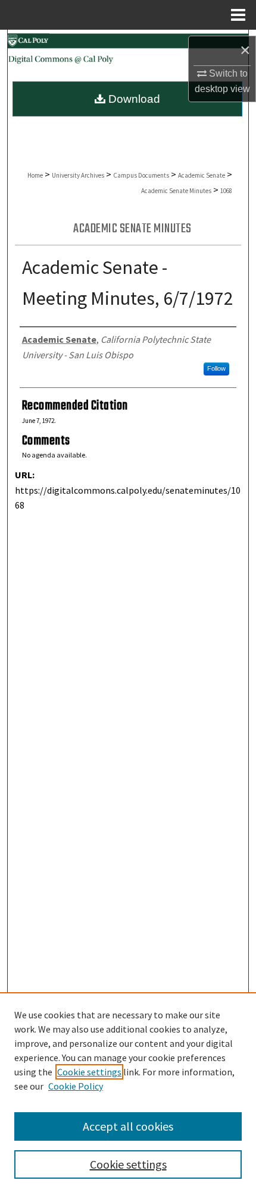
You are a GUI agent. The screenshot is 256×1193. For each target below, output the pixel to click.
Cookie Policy (75, 1086)
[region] (128, 1092)
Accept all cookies (128, 1126)
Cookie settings (89, 1072)
